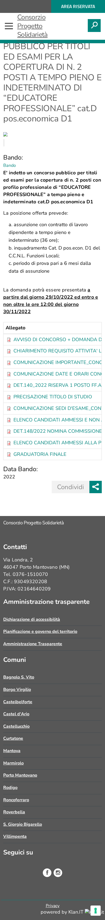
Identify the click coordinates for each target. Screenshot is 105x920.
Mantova (11, 751)
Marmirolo (13, 763)
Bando (9, 165)
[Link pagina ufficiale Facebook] (47, 872)
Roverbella (14, 812)
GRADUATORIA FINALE (39, 454)
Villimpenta (15, 836)
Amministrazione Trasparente (32, 644)
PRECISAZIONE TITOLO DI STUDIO (52, 397)
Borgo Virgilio (17, 689)
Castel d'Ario (16, 714)
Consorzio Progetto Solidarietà (32, 26)
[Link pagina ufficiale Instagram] (58, 872)
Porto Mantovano (20, 775)
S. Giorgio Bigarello (22, 824)
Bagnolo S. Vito (18, 677)
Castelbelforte (17, 702)
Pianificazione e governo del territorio (40, 631)
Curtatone (13, 738)
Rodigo (10, 788)
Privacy (53, 906)
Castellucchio (16, 726)
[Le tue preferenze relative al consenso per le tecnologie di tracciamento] (95, 910)
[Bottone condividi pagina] (95, 487)
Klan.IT (76, 912)
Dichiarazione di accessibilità (31, 619)
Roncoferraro (16, 800)
